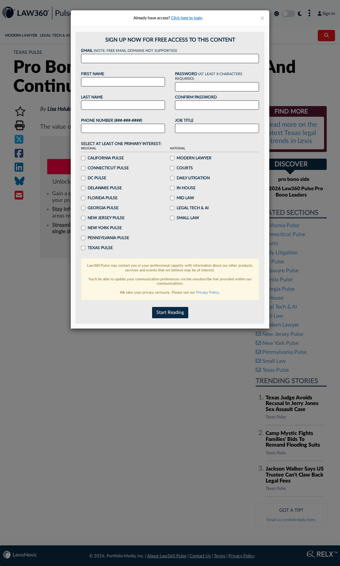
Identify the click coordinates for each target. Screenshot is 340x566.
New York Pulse (105, 228)
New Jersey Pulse (106, 218)
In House (186, 188)
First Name (92, 74)
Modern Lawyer (194, 158)
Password (208, 76)
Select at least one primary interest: (121, 144)
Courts (185, 168)
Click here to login (187, 18)
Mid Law (185, 198)
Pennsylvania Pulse (108, 238)
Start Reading (170, 312)
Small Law (188, 218)
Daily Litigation (193, 178)
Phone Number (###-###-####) (111, 120)
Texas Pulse (100, 248)
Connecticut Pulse (108, 168)
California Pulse (106, 158)
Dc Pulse (97, 178)
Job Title (184, 120)
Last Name (92, 97)
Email (129, 51)
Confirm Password (196, 97)
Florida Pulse (103, 198)
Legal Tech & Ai (193, 208)
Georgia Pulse (103, 208)
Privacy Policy (207, 292)
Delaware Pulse (105, 188)
